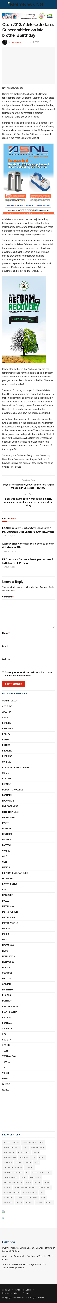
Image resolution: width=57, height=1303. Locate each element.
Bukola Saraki (10, 1157)
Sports (6, 1045)
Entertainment (10, 812)
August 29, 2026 (9, 536)
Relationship (9, 1012)
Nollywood (8, 962)
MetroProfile (10, 923)
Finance (6, 839)
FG (27, 1172)
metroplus (8, 917)
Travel (6, 1062)
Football (7, 845)
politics (29, 1202)
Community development (16, 767)
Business (7, 756)
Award (5, 717)
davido (28, 1162)
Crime (5, 773)
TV (3, 1067)
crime (18, 1162)
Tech (5, 1051)
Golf (4, 862)
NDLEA (37, 1182)
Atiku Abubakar (38, 1147)
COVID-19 (8, 1162)
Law (4, 889)
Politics (7, 1001)
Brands (6, 745)
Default (6, 784)
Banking (6, 723)
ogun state (33, 1197)
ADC (42, 1142)
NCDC (28, 1182)
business (24, 1157)
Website (6, 659)
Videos (6, 1073)
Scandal (7, 1023)
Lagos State (35, 1177)
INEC (49, 1172)
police (19, 1202)
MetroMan (8, 906)
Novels (6, 967)
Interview (7, 878)
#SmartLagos (10, 701)
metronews (16, 42)
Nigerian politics (11, 1192)
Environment (9, 817)
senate (39, 1202)
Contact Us (27, 1293)
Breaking (7, 751)
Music (5, 934)
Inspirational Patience (15, 873)
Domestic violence (12, 790)
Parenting (8, 990)
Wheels (6, 1084)
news (46, 1182)
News (5, 951)
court (41, 1157)
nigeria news (45, 1187)
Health (6, 867)
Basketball (8, 728)
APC (25, 1147)
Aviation (6, 712)
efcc (37, 1162)
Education (8, 801)
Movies (6, 928)
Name (6, 633)
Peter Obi (8, 1202)
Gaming (6, 851)
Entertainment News (13, 1167)
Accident (7, 706)
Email (6, 646)
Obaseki (20, 1197)
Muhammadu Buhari (13, 1182)
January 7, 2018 (32, 42)
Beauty (6, 734)
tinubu (49, 1202)
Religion (6, 1017)
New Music (8, 945)
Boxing (6, 740)
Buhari (36, 1152)
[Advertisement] (16, 1111)
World (5, 1090)
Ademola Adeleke (12, 1147)
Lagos (23, 1177)
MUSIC (5, 940)
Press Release (10, 1006)
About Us (6, 1290)
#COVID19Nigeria (11, 1142)
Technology (9, 1056)
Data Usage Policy (10, 1293)
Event (5, 823)
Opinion (6, 984)
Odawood (7, 973)
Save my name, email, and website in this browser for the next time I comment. (29, 674)
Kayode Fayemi (10, 1177)
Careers (6, 762)
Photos (6, 995)
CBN (34, 1157)
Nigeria (7, 1187)
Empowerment (10, 806)
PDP (43, 1197)
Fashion (6, 828)
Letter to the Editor (23, 1290)
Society (6, 1040)
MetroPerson (10, 912)
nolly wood (8, 956)
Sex (4, 1034)
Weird (5, 1078)
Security (7, 1028)
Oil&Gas (6, 979)
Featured (7, 834)
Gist (4, 856)
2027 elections (29, 1142)
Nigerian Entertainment (24, 1187)
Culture (6, 778)
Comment (8, 596)
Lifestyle (7, 895)
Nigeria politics (30, 1192)
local (5, 901)
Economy (7, 795)
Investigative (9, 884)
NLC (42, 1192)
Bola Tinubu (23, 1152)
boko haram (9, 1152)
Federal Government (13, 1172)
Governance (37, 1172)
